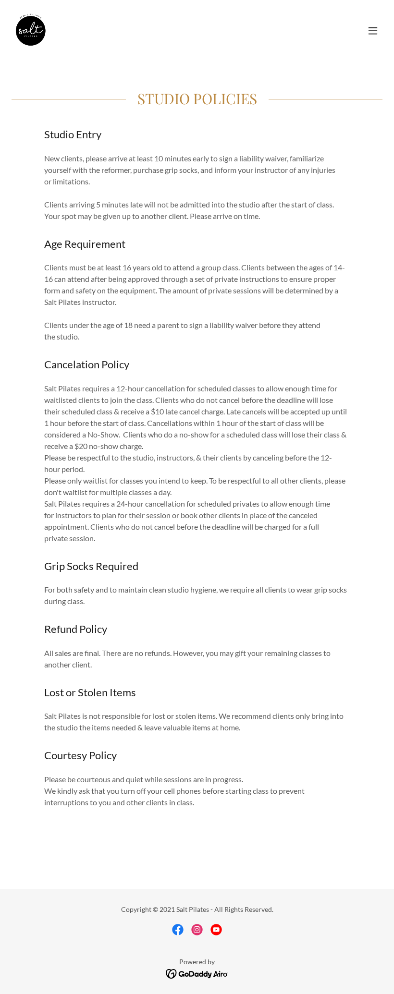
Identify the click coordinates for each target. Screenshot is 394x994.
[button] (372, 30)
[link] (31, 31)
